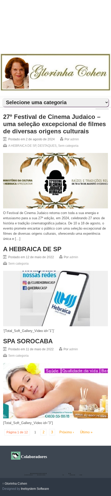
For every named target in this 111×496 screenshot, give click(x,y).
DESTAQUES (47, 146)
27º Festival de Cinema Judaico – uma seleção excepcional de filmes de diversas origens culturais (54, 124)
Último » (86, 432)
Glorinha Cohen (14, 483)
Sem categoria (68, 146)
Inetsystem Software (35, 489)
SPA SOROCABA (28, 341)
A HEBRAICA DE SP (22, 146)
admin (74, 139)
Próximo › (66, 432)
